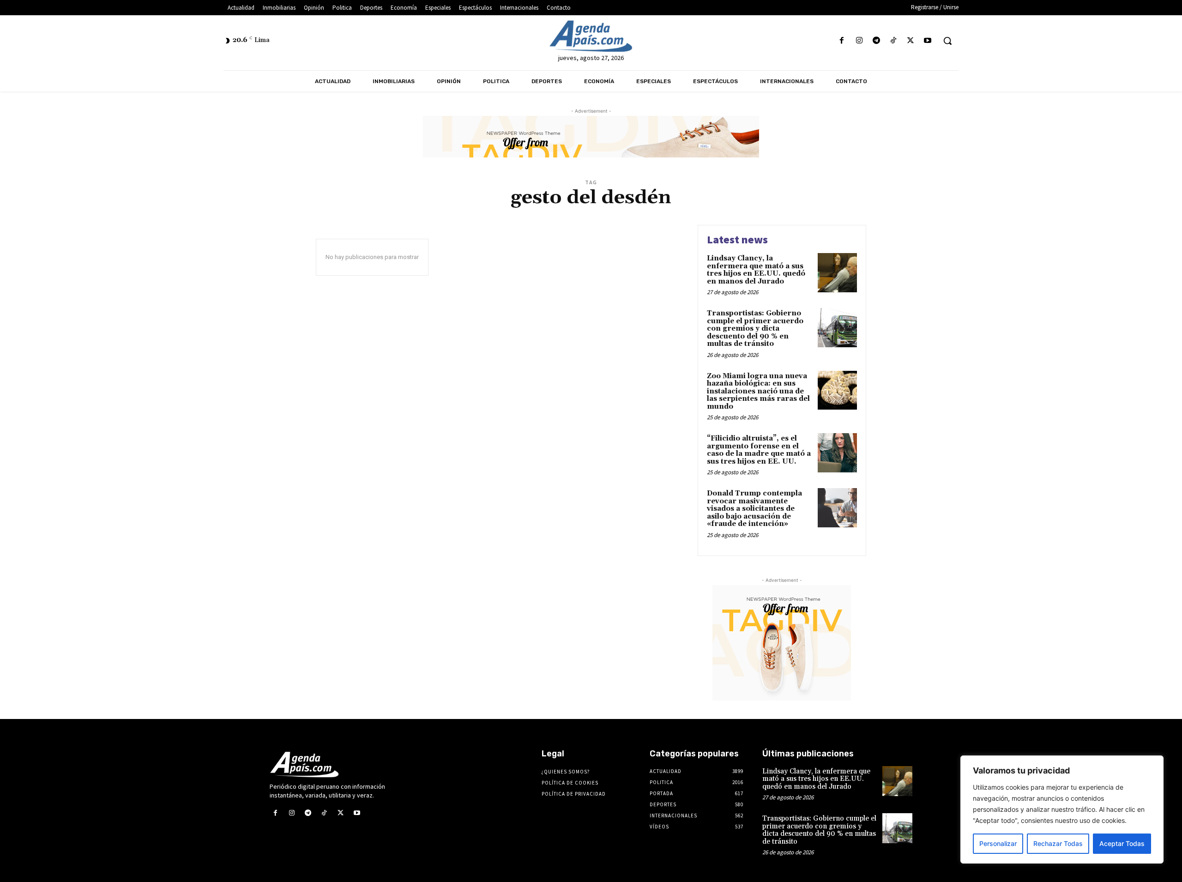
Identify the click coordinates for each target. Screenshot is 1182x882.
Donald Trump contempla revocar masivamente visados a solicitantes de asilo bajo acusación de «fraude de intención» (754, 508)
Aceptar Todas (1122, 843)
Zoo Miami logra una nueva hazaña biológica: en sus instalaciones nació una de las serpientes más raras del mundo (758, 391)
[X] (911, 41)
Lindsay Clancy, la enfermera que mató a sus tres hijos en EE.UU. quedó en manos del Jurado (756, 270)
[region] (1062, 809)
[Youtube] (928, 41)
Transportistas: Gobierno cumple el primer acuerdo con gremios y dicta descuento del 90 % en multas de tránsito (755, 328)
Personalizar (998, 843)
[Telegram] (876, 41)
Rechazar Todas (1058, 843)
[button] (947, 41)
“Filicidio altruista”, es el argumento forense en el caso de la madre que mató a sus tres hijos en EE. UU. (759, 450)
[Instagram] (859, 41)
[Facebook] (842, 41)
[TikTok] (893, 41)
